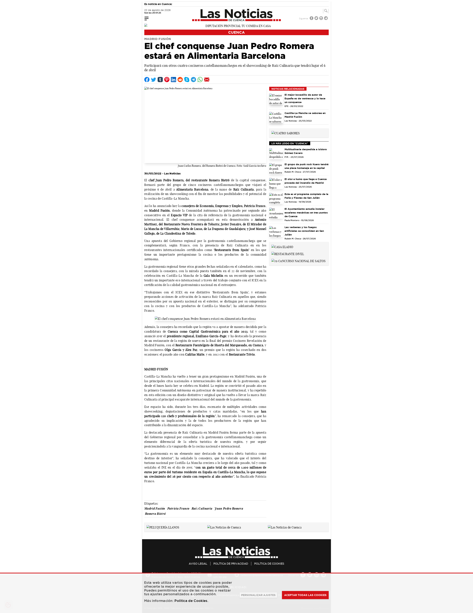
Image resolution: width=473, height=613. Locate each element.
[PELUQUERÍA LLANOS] (163, 527)
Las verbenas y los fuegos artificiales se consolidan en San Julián (304, 231)
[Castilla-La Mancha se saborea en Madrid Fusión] (276, 117)
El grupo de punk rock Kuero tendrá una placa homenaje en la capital (307, 166)
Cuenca (236, 32)
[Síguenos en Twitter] (316, 18)
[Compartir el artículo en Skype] (186, 79)
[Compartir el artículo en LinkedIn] (173, 79)
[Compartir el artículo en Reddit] (180, 79)
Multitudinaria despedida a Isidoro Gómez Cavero (306, 151)
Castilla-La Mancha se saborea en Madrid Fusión (305, 115)
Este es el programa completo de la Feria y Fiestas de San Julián (306, 196)
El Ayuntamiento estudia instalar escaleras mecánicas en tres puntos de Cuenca (306, 213)
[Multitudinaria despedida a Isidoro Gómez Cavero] (276, 153)
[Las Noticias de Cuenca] (236, 15)
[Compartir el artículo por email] (206, 79)
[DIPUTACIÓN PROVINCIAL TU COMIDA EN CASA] (236, 25)
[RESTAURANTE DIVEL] (287, 253)
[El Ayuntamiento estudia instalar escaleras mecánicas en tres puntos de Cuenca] (276, 213)
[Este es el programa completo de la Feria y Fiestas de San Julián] (276, 198)
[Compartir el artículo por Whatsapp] (200, 79)
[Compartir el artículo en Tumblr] (160, 79)
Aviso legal (198, 563)
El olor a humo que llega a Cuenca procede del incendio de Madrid (306, 181)
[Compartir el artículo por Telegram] (193, 79)
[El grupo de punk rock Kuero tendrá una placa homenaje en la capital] (276, 168)
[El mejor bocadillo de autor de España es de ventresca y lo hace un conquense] (276, 99)
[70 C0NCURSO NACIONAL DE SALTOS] (298, 260)
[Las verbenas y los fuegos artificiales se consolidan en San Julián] (276, 231)
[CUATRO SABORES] (285, 133)
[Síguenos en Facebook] (311, 18)
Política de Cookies (269, 563)
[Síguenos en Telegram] (326, 18)
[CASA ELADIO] (282, 246)
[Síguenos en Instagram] (321, 18)
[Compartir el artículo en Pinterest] (166, 79)
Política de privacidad (230, 563)
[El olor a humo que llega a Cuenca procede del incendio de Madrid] (276, 183)
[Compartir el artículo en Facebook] (146, 79)
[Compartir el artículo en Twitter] (153, 79)
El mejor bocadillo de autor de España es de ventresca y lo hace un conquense (305, 98)
